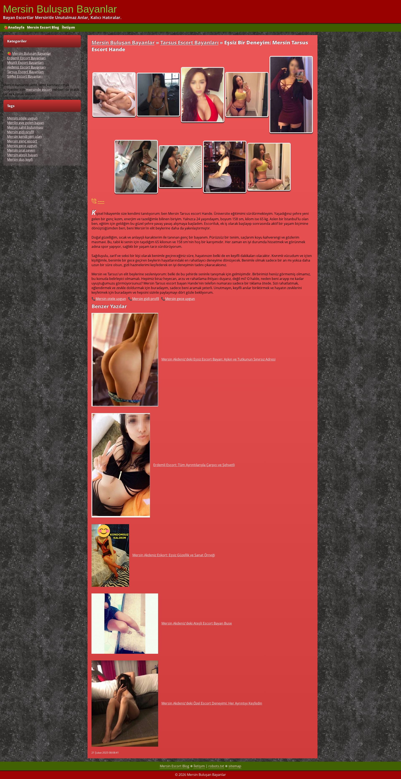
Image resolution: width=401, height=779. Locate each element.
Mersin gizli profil (145, 298)
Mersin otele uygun (111, 298)
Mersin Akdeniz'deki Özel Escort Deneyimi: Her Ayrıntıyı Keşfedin (211, 703)
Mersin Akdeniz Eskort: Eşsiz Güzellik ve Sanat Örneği (173, 555)
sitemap (234, 766)
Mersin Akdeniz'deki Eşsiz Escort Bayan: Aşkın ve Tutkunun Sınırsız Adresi (218, 359)
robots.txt (216, 766)
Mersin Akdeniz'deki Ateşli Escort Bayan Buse (196, 623)
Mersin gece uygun (180, 298)
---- (101, 200)
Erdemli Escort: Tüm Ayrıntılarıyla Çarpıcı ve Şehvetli (194, 465)
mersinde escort (39, 89)
